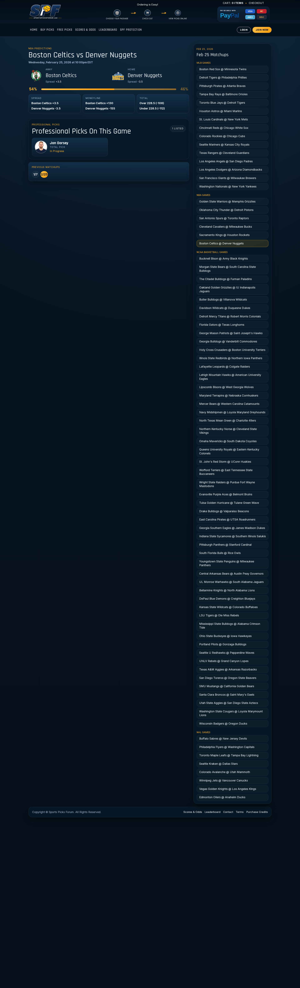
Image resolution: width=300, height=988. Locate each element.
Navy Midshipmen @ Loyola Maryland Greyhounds (232, 412)
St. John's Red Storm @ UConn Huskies (225, 461)
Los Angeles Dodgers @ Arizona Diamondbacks (230, 169)
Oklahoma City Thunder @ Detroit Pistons (226, 210)
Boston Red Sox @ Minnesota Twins (222, 69)
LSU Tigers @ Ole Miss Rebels (219, 615)
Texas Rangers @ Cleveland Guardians (224, 152)
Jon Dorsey (59, 143)
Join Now (262, 30)
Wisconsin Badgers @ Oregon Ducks (223, 723)
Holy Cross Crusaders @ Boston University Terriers (232, 349)
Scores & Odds (85, 30)
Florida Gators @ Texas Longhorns (221, 324)
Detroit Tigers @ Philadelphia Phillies (223, 77)
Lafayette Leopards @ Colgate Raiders (224, 366)
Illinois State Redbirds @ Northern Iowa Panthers (230, 358)
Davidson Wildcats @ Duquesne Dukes (224, 308)
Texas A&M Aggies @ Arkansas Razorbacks (228, 669)
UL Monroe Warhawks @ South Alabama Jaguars (231, 582)
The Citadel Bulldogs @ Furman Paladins (225, 279)
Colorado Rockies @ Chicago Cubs (222, 136)
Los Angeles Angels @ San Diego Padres (226, 161)
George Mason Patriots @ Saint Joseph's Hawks (230, 333)
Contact (228, 812)
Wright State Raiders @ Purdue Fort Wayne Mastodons (227, 484)
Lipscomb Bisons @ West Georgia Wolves (226, 387)
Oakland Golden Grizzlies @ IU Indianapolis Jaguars (227, 289)
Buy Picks (47, 30)
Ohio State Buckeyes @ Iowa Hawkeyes (225, 636)
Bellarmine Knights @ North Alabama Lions (227, 590)
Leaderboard (108, 30)
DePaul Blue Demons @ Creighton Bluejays (227, 598)
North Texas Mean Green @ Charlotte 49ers (227, 420)
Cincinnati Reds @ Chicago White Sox (223, 127)
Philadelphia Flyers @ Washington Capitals (226, 747)
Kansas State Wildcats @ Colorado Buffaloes (228, 607)
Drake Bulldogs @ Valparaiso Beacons (224, 511)
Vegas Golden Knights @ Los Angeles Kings (227, 789)
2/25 (44, 174)
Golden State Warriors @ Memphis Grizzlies (227, 201)
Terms (240, 812)
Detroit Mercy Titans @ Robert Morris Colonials (230, 316)
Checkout (256, 3)
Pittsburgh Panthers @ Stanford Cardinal (225, 544)
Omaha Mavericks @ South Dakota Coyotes (228, 441)
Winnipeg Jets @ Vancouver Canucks (223, 780)
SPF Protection (131, 30)
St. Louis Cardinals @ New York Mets (223, 119)
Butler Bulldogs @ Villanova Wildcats (223, 299)
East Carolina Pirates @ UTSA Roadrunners (227, 519)
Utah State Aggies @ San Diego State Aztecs (228, 703)
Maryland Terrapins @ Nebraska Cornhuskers (228, 395)
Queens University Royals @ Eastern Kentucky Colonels (229, 451)
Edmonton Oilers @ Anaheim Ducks (222, 797)
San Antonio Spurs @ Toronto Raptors (224, 218)
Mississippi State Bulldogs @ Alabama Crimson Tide (229, 625)
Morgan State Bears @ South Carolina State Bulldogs (227, 268)
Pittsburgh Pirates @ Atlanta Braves (222, 86)
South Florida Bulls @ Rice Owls (220, 553)
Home (34, 30)
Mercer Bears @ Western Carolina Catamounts (229, 403)
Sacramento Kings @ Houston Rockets (224, 235)
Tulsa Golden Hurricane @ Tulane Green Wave (229, 502)
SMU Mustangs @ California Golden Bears (226, 686)
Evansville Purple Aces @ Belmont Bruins (225, 494)
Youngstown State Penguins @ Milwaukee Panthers (226, 563)
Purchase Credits (257, 812)
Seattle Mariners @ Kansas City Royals (224, 144)
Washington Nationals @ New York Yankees (227, 186)
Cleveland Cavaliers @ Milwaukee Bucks (225, 226)
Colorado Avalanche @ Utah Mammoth (224, 772)
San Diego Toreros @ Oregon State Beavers (227, 678)
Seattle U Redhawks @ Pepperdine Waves (226, 652)
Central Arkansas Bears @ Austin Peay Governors (231, 573)
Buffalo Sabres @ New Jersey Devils (223, 738)
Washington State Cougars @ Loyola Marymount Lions (231, 713)
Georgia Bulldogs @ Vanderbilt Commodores (228, 341)
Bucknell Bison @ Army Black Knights (223, 258)
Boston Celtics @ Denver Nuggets (221, 243)
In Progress (57, 151)
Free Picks (64, 30)
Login (244, 30)
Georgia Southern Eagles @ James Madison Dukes (232, 528)
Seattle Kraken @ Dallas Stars (218, 763)
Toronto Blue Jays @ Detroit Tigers (222, 102)
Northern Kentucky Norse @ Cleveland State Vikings (228, 430)
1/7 (35, 174)
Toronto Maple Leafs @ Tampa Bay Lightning (228, 755)
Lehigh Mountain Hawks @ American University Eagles (230, 376)
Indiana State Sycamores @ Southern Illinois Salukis (232, 536)
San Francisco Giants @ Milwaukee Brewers (227, 178)
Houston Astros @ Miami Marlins (220, 111)
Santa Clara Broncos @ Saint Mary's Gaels (226, 694)
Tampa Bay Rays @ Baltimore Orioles (223, 94)
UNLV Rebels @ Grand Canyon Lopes (223, 661)
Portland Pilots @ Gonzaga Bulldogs (222, 644)
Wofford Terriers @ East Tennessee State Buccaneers (225, 471)
